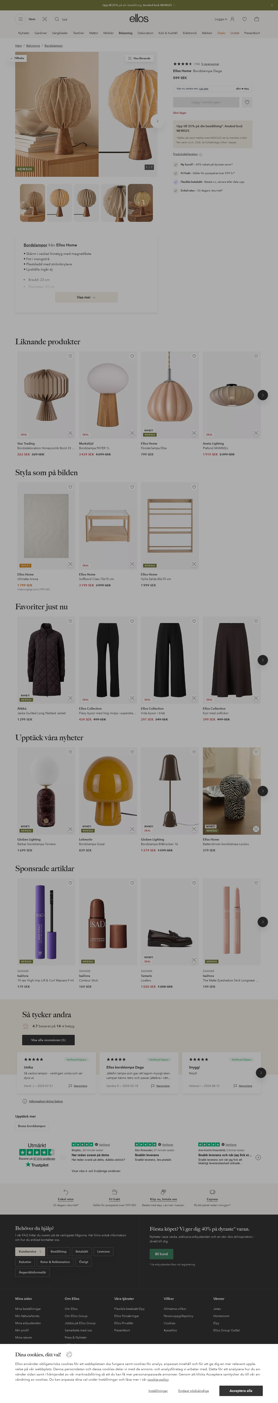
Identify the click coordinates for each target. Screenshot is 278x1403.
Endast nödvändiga (193, 1391)
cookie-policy (158, 1379)
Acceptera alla (241, 1391)
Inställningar (158, 1391)
